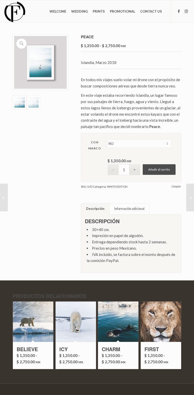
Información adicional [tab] (129, 209)
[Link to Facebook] (179, 11)
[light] (4, 197)
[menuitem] (58, 11)
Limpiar (176, 186)
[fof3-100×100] (15, 11)
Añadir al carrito (159, 169)
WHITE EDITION (117, 186)
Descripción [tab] (95, 209)
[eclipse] (190, 197)
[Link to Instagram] (186, 11)
